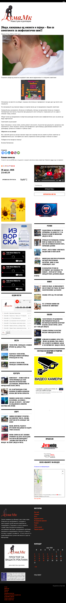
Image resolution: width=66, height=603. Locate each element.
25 (39, 560)
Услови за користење (9, 599)
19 (43, 558)
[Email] (18, 152)
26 (43, 560)
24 (35, 560)
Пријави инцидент (39, 529)
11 (39, 556)
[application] (49, 173)
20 (48, 558)
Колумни (36, 523)
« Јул (35, 567)
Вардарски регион (38, 519)
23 (61, 558)
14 (52, 556)
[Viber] (15, 152)
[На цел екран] (63, 180)
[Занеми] (60, 180)
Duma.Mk (3, 335)
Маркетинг (6, 588)
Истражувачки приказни (40, 521)
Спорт (35, 525)
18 (39, 558)
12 (43, 556)
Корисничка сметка (49, 194)
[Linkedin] (9, 152)
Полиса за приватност (9, 598)
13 (47, 556)
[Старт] (36, 180)
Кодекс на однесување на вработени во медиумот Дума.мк (12, 595)
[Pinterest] (12, 152)
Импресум (6, 590)
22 (56, 558)
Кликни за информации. (42, 466)
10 (34, 556)
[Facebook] (2, 152)
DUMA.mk (7, 335)
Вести (35, 516)
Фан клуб (36, 512)
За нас (5, 587)
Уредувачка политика (9, 593)
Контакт (6, 591)
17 (34, 558)
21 (52, 558)
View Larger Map (37, 498)
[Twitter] (6, 152)
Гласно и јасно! (38, 527)
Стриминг (36, 514)
